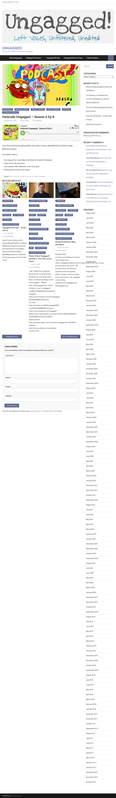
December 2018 (92, 656)
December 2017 (92, 714)
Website (8, 396)
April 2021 (89, 524)
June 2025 (90, 281)
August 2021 (90, 505)
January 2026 (91, 247)
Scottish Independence (65, 234)
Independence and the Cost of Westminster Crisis (14, 337)
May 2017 (89, 748)
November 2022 (92, 432)
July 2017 (89, 738)
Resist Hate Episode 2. (94, 124)
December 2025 (92, 252)
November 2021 (92, 490)
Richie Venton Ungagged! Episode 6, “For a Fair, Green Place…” (40, 258)
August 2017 (90, 733)
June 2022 (90, 456)
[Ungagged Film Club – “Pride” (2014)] (14, 190)
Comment (10, 355)
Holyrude (66, 109)
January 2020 (91, 592)
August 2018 (90, 675)
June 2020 (90, 573)
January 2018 (91, 709)
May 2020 (89, 578)
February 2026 (91, 242)
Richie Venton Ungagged (38, 229)
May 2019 (89, 631)
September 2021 (92, 500)
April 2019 (89, 636)
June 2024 (90, 339)
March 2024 (90, 354)
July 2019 (89, 622)
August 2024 (90, 330)
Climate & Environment (38, 201)
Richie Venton (35, 224)
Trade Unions (41, 248)
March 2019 (90, 641)
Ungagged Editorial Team (73, 58)
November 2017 (92, 719)
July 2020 (89, 568)
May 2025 (89, 286)
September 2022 (92, 442)
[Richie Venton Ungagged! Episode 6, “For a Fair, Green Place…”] (41, 190)
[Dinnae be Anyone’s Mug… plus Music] (67, 190)
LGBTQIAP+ (7, 219)
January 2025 (91, 305)
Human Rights (61, 219)
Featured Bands (92, 58)
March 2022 (90, 471)
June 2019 (90, 626)
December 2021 (92, 485)
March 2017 (90, 758)
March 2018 (90, 699)
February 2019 (91, 646)
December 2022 (92, 427)
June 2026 (90, 223)
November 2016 (92, 777)
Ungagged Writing (53, 58)
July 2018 (89, 680)
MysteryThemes (16, 796)
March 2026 (90, 237)
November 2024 (92, 315)
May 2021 (89, 519)
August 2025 (90, 271)
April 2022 (89, 466)
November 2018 (92, 660)
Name (8, 377)
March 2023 (90, 412)
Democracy (34, 205)
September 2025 (92, 267)
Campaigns (60, 201)
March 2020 (90, 587)
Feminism (69, 215)
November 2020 (92, 549)
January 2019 (91, 651)
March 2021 (90, 529)
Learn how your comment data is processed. (46, 411)
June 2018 (90, 685)
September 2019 (92, 612)
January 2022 (91, 480)
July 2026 (89, 218)
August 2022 (90, 446)
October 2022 (91, 437)
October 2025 (91, 262)
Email (8, 387)
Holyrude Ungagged (38, 176)
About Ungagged (15, 58)
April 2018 (89, 694)
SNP (31, 248)
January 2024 (91, 364)
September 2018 (92, 670)
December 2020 (92, 544)
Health (32, 215)
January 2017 (91, 767)
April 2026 (89, 233)
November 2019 (92, 602)
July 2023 (89, 393)
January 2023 (91, 422)
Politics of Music (63, 229)
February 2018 (91, 704)
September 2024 (92, 325)
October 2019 (91, 607)
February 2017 (91, 763)
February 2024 (91, 359)
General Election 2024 (38, 210)
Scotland (33, 234)
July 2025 (89, 276)
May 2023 (89, 403)
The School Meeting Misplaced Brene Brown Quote (99, 109)
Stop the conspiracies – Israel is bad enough (99, 117)
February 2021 (91, 534)
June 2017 (90, 743)
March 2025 (90, 296)
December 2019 (92, 597)
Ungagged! (12, 48)
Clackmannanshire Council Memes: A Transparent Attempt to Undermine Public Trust (99, 197)
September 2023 (92, 383)
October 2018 (91, 665)
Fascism (59, 215)
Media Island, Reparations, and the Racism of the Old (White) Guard (98, 149)
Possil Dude (24, 121)
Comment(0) (37, 121)
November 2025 (92, 257)
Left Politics (18, 215)
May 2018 (89, 690)
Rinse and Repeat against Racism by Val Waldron (99, 88)
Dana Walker (90, 146)
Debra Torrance (38, 109)
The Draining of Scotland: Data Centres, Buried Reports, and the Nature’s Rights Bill (97, 98)
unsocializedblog (7, 236)
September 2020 (92, 558)
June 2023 (90, 398)
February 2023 (91, 417)
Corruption (61, 210)
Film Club (7, 215)
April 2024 (89, 349)
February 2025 (91, 301)
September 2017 (92, 728)
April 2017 (89, 753)
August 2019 (90, 617)
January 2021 (91, 539)
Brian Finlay (7, 109)
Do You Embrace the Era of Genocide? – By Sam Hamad (71, 337)
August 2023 (90, 388)
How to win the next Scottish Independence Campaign (98, 161)
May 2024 (89, 344)
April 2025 (89, 291)
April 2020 (89, 583)
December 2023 (92, 369)
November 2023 (92, 374)
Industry (42, 215)
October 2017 (91, 724)
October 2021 (91, 495)
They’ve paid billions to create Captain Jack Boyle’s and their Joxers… (99, 185)
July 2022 (89, 451)
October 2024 (91, 320)
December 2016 (92, 772)
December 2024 (92, 310)
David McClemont (22, 109)
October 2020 (91, 553)
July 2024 (89, 335)
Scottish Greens (36, 238)
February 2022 (91, 476)
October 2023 (91, 378)
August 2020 (90, 563)
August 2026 (90, 213)
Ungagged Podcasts (33, 58)
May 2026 (89, 228)
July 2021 (89, 510)
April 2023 (89, 408)
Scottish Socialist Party (39, 243)
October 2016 (91, 782)
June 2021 (90, 515)
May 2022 (89, 461)
